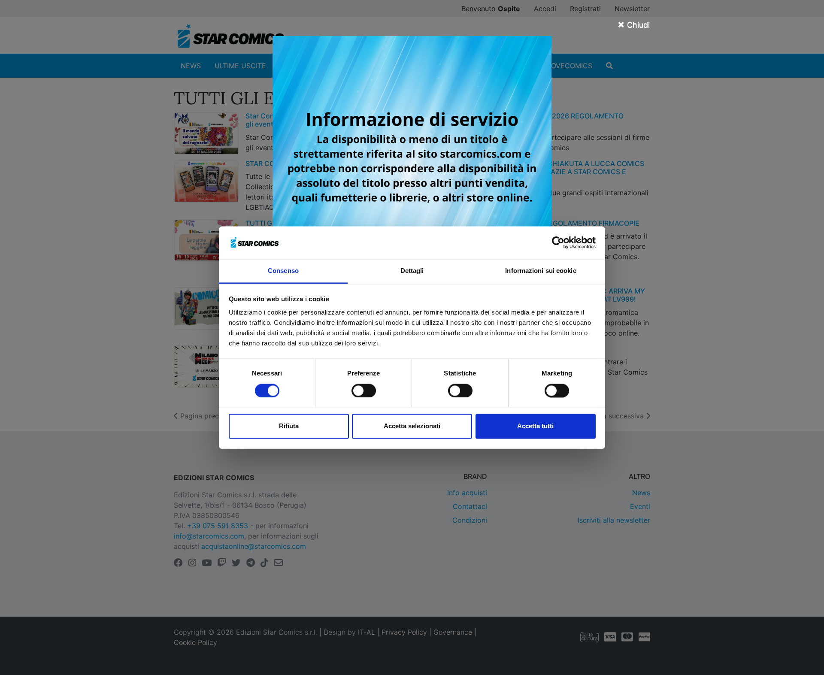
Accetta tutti (535, 426)
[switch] (363, 390)
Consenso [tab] (283, 271)
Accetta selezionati (412, 426)
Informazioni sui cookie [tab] (540, 271)
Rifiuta (289, 426)
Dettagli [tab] (412, 271)
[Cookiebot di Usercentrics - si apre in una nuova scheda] (558, 242)
